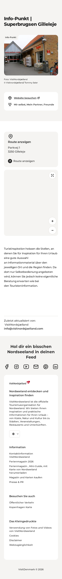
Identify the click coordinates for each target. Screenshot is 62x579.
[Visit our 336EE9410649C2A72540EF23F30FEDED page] (36, 367)
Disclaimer (15, 540)
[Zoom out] (52, 230)
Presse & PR (16, 482)
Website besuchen (25, 97)
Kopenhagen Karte (20, 507)
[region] (31, 203)
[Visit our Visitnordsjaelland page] (26, 367)
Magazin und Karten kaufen (25, 477)
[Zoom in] (52, 221)
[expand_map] (52, 175)
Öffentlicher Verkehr (21, 502)
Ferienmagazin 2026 (21, 461)
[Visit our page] (7, 367)
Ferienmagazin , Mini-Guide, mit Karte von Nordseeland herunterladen (28, 469)
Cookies (14, 535)
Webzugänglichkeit (21, 544)
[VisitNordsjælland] (19, 383)
